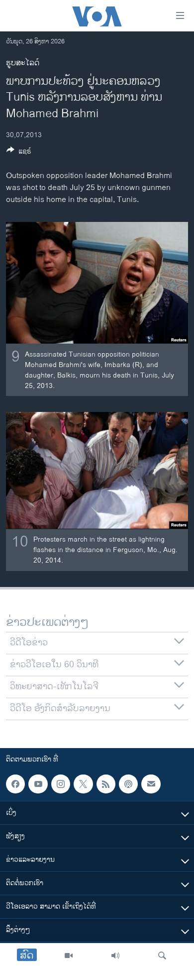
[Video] (69, 955)
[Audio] (115, 955)
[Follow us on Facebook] (15, 783)
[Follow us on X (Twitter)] (83, 783)
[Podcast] (128, 783)
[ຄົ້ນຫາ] (162, 955)
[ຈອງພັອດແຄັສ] (150, 783)
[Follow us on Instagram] (60, 783)
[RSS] (106, 783)
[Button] (18, 153)
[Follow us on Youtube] (37, 783)
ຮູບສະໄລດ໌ (22, 63)
